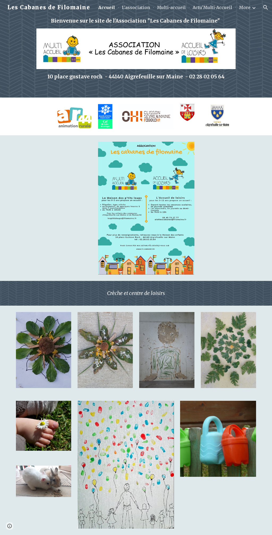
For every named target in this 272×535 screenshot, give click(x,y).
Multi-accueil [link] (171, 7)
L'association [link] (136, 7)
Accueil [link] (106, 7)
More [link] (244, 7)
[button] (265, 7)
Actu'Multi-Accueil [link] (212, 7)
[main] (136, 20)
